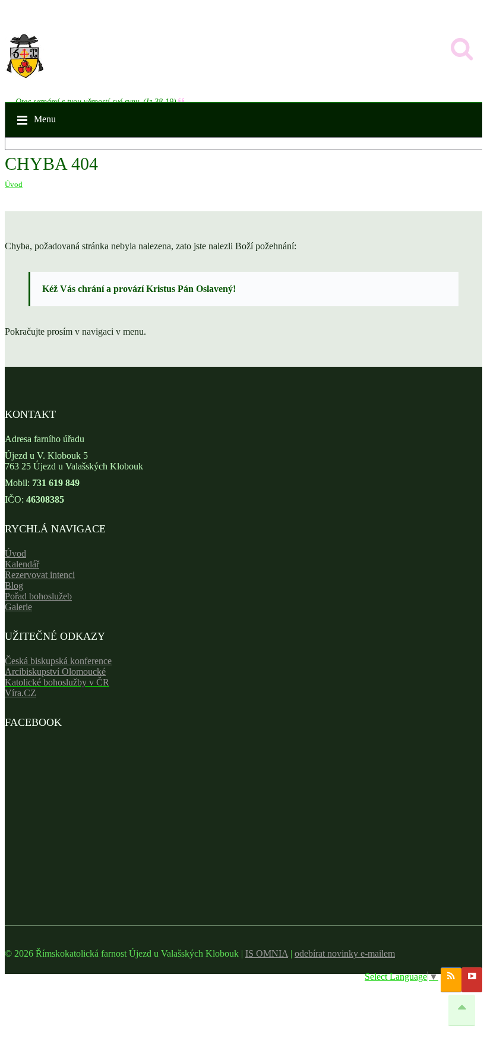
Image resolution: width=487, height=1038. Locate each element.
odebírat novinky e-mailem (345, 953)
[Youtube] (471, 979)
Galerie (18, 607)
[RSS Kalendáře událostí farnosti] (451, 979)
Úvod (14, 184)
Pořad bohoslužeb (38, 596)
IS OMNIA (266, 953)
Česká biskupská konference (58, 661)
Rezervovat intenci (40, 575)
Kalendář (22, 564)
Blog (14, 585)
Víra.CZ (20, 693)
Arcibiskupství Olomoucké (55, 671)
